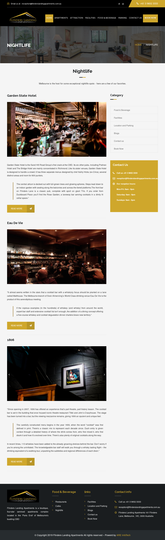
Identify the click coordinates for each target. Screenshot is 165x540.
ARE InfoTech (123, 535)
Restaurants (61, 501)
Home (49, 18)
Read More (16, 208)
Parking (122, 18)
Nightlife (59, 510)
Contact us (135, 18)
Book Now (118, 148)
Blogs (116, 133)
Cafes (58, 505)
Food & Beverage (107, 18)
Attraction (76, 18)
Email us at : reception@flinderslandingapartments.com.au (36, 4)
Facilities (90, 18)
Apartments (61, 18)
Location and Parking (123, 125)
